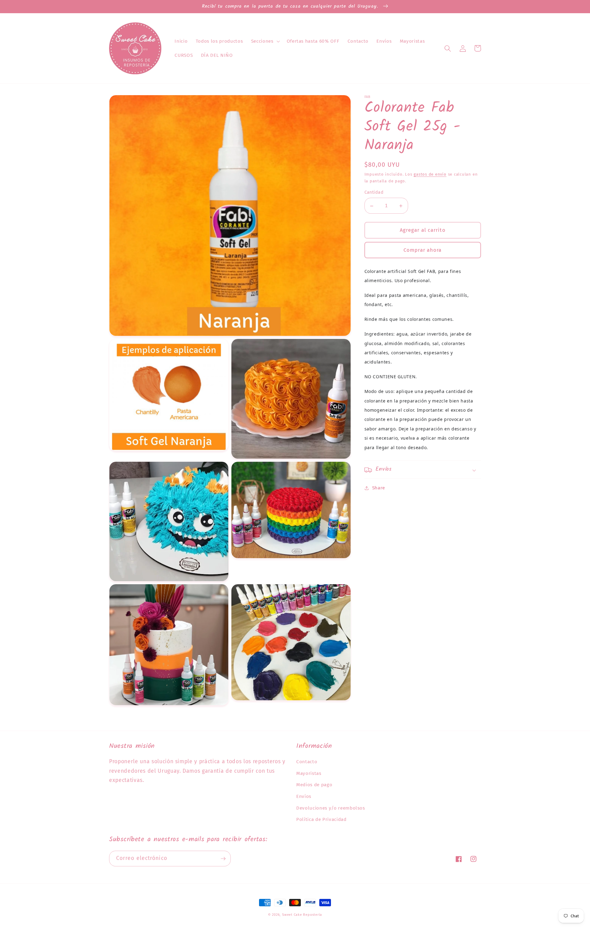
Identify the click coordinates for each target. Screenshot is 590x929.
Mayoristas (308, 773)
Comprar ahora (422, 250)
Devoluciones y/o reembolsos (330, 808)
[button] (265, 41)
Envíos (303, 796)
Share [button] (378, 488)
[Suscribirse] (223, 859)
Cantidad (374, 192)
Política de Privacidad (321, 819)
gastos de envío (430, 174)
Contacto (306, 761)
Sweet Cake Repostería (302, 915)
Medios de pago (314, 784)
